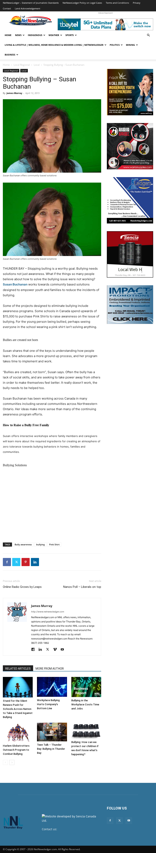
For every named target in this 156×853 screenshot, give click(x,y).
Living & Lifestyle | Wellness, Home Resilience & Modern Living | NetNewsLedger (54, 44)
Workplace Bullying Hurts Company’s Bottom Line (48, 704)
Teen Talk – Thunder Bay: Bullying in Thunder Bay (51, 748)
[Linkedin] (35, 562)
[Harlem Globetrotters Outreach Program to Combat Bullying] (18, 732)
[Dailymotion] (34, 649)
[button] (148, 35)
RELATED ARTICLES (18, 668)
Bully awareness (23, 544)
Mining (130, 44)
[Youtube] (63, 649)
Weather (54, 35)
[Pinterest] (26, 562)
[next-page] (11, 762)
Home (8, 35)
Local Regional (22, 64)
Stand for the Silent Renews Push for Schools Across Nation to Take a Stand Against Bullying (17, 709)
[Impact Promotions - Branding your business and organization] (130, 304)
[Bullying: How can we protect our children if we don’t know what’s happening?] (86, 731)
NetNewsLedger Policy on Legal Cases (82, 2)
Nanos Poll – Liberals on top (82, 587)
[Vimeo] (56, 649)
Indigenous (35, 35)
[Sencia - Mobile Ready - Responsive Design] (130, 254)
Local (37, 64)
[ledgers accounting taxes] (130, 200)
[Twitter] (16, 562)
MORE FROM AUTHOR (50, 668)
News (18, 35)
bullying (40, 544)
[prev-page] (5, 762)
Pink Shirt (54, 544)
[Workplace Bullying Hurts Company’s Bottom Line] (52, 687)
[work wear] (130, 146)
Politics (115, 44)
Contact (7, 8)
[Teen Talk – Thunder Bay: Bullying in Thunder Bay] (52, 732)
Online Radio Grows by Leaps (22, 587)
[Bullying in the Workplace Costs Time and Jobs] (86, 687)
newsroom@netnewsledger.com (64, 833)
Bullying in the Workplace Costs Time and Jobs (85, 704)
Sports (69, 35)
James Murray (14, 93)
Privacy (136, 2)
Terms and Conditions (117, 2)
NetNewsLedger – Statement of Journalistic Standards (31, 2)
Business (10, 54)
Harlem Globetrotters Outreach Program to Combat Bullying (16, 749)
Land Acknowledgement (27, 8)
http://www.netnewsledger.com (47, 611)
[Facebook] (7, 562)
